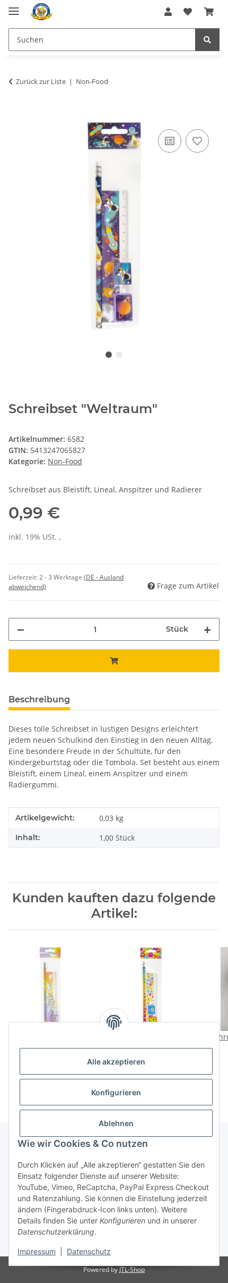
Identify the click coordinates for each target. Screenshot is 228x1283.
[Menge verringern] (20, 629)
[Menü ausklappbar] (13, 6)
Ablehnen (116, 1123)
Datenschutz (89, 1251)
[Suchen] (207, 39)
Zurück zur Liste (41, 81)
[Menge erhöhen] (207, 629)
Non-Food (65, 461)
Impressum (36, 1251)
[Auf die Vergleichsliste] (169, 141)
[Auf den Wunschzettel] (197, 141)
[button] (168, 11)
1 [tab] (109, 354)
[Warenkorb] (209, 11)
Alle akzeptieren (116, 1061)
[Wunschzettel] (188, 11)
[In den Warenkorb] (16, 115)
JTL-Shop (132, 1269)
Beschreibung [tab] (39, 699)
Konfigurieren (116, 1092)
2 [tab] (119, 354)
